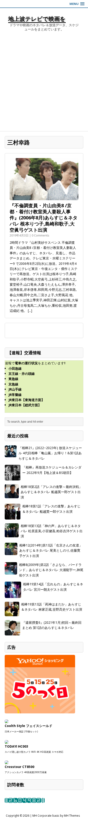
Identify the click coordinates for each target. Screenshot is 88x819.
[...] (30, 310)
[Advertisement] (44, 85)
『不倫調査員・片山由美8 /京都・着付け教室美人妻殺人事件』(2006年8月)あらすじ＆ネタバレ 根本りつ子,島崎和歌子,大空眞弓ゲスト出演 (43, 217)
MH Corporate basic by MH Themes (56, 816)
